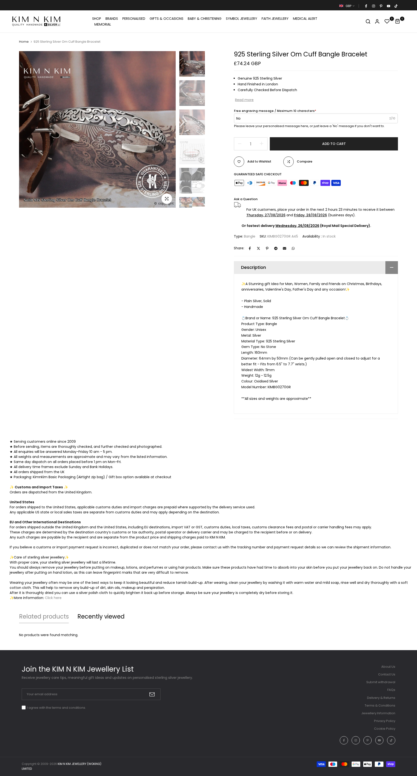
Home (24, 42)
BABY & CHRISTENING (205, 18)
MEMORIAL (102, 24)
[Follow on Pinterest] (381, 6)
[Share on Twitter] (258, 248)
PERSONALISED (133, 18)
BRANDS (111, 18)
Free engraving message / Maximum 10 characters (275, 111)
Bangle (249, 236)
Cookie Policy (384, 728)
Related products (44, 616)
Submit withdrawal (380, 682)
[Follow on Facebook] (366, 6)
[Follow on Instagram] (373, 6)
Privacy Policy (384, 721)
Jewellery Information (378, 713)
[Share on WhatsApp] (293, 248)
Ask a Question (245, 199)
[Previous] (28, 129)
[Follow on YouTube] (388, 6)
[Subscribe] (152, 694)
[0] (387, 21)
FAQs (391, 690)
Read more (244, 100)
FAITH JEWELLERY (275, 18)
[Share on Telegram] (276, 248)
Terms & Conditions (380, 705)
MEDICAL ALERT (305, 18)
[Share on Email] (284, 248)
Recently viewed (101, 616)
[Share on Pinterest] (267, 248)
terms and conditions (68, 707)
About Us (388, 666)
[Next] (166, 129)
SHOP (96, 18)
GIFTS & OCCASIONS (166, 18)
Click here (53, 597)
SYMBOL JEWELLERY (241, 18)
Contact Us (386, 674)
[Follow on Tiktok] (396, 6)
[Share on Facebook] (250, 248)
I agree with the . (56, 707)
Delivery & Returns (381, 697)
